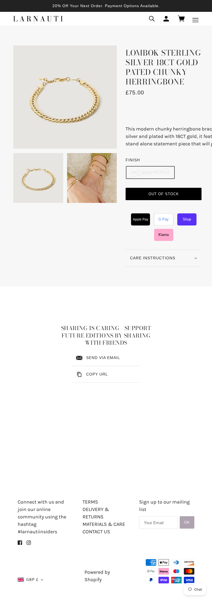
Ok (187, 522)
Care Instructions (152, 258)
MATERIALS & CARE (104, 524)
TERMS (90, 502)
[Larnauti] (38, 19)
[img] (19, 542)
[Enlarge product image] (65, 97)
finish (133, 160)
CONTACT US (96, 532)
